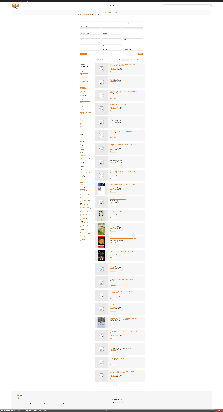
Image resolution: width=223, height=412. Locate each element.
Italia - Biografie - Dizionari (85, 101)
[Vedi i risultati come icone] (98, 60)
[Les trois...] (97, 118)
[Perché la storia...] (97, 265)
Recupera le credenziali (211, 1)
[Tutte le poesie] (97, 145)
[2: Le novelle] (97, 78)
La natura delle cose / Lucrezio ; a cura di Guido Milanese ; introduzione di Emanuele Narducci (122, 372)
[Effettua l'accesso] (208, 1)
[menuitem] (95, 5)
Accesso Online (106, 45)
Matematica (82, 106)
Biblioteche (112, 5)
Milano (81, 102)
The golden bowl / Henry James (117, 224)
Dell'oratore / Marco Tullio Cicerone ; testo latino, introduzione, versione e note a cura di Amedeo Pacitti (123, 158)
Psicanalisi (82, 113)
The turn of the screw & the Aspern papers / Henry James (122, 251)
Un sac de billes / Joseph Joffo (116, 304)
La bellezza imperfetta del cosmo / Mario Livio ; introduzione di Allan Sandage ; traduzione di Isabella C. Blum (123, 319)
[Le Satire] (97, 171)
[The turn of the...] (98, 242)
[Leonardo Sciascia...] (97, 332)
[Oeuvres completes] (97, 65)
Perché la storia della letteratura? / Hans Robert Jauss (121, 264)
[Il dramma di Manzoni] (97, 292)
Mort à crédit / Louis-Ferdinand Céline (118, 104)
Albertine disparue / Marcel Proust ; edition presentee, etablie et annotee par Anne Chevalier (123, 92)
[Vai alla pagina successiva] (124, 385)
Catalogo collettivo (95, 5)
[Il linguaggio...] (97, 198)
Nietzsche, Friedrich (84, 108)
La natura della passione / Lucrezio (117, 358)
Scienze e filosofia (83, 103)
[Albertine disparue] (97, 91)
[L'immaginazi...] (97, 278)
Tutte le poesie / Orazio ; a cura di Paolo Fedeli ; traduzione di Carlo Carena (123, 145)
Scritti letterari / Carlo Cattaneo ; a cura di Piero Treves (121, 131)
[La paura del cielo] (99, 215)
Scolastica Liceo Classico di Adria (85, 14)
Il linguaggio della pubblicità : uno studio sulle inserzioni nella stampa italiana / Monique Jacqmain (123, 198)
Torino (81, 109)
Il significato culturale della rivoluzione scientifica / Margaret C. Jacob (123, 185)
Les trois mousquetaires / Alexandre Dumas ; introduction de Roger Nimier (123, 118)
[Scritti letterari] (97, 131)
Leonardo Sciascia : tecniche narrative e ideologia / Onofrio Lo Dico (123, 332)
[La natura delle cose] (97, 372)
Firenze (81, 105)
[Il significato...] (98, 188)
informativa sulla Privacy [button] (44, 410)
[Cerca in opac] (210, 6)
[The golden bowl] (98, 228)
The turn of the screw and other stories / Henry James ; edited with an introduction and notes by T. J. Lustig (123, 239)
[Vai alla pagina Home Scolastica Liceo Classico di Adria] (15, 6)
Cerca (140, 53)
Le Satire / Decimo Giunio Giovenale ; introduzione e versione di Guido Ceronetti (123, 172)
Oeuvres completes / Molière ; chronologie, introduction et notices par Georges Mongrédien (122, 65)
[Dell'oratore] (97, 158)
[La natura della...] (97, 358)
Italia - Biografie (83, 110)
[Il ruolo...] (97, 345)
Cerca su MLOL (113, 71)
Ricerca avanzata (104, 5)
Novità (83, 45)
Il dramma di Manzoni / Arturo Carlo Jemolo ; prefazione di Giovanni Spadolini (122, 292)
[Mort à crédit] (97, 105)
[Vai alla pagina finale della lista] (126, 385)
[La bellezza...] (99, 322)
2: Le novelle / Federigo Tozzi (116, 77)
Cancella (83, 53)
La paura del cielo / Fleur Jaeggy (117, 211)
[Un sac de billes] (97, 305)
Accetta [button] (218, 410)
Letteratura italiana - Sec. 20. (85, 112)
